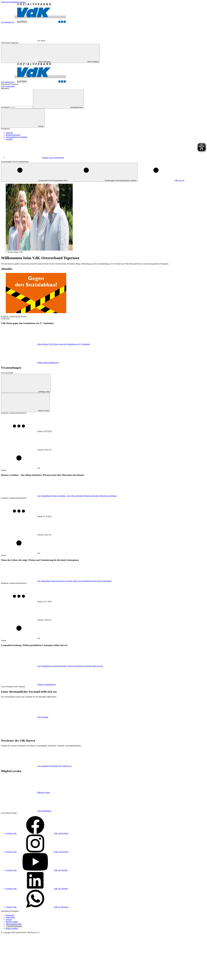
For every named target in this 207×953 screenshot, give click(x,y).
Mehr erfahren (63, 344)
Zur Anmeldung (54, 766)
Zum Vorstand (42, 717)
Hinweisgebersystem (13, 924)
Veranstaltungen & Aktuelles (16, 137)
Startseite (9, 133)
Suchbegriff (5, 107)
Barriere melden (12, 922)
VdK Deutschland (8, 86)
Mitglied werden (43, 792)
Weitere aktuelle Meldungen (48, 363)
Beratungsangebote (13, 135)
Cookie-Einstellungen (14, 926)
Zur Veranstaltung (77, 496)
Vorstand (9, 139)
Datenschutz (10, 917)
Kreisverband (53, 158)
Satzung (9, 919)
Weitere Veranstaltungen (46, 684)
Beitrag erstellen (12, 928)
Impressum (10, 915)
